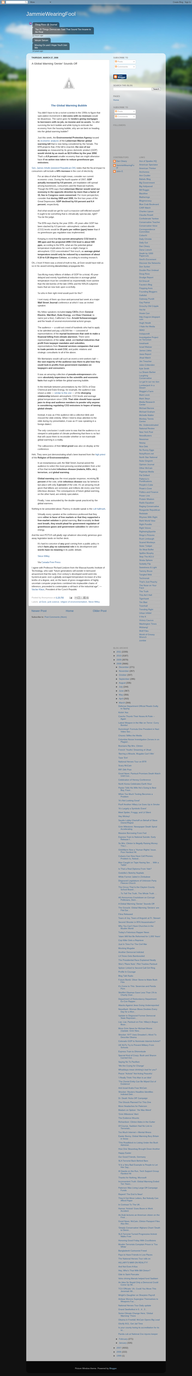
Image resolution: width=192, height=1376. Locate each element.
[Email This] (76, 597)
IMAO (142, 330)
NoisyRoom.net (146, 454)
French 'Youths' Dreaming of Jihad (134, 750)
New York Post (146, 432)
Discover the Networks (149, 263)
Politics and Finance (148, 492)
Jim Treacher (145, 361)
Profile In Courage (127, 972)
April (121, 699)
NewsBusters (145, 436)
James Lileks (145, 350)
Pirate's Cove (145, 488)
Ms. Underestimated (148, 425)
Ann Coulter (144, 175)
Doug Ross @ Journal (46, 24)
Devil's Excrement (147, 259)
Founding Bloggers (148, 292)
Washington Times (148, 624)
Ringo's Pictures (146, 535)
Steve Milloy (44, 556)
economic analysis (49, 141)
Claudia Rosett (146, 215)
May (121, 695)
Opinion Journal (146, 464)
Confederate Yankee (149, 219)
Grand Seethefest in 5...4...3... (132, 1309)
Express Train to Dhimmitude (132, 1051)
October (123, 675)
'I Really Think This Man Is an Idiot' (135, 1078)
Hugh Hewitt (145, 323)
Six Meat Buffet (146, 549)
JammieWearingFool (51, 14)
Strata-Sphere (146, 560)
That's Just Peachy (148, 582)
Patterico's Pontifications (145, 480)
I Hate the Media (147, 326)
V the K (142, 617)
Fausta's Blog (145, 285)
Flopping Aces (146, 288)
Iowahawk (144, 343)
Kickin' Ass (123, 712)
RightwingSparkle (147, 531)
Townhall (143, 606)
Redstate (143, 513)
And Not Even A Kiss (128, 1267)
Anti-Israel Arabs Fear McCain (132, 1088)
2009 (119, 660)
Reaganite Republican (149, 510)
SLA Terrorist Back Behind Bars (133, 1161)
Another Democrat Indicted (131, 952)
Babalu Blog (145, 179)
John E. (119, 171)
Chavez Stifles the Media (130, 735)
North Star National (148, 457)
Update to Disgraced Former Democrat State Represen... (136, 1017)
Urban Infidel (145, 613)
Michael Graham (147, 412)
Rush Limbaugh (146, 539)
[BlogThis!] (78, 597)
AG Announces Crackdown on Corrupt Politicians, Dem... (136, 898)
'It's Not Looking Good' (129, 800)
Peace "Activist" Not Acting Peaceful (135, 1073)
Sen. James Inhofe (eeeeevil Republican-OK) (54, 168)
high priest (100, 454)
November (124, 671)
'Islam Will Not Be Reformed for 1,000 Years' (139, 936)
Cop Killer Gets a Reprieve (131, 940)
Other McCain (145, 468)
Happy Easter (124, 1153)
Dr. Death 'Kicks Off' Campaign (133, 1098)
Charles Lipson (146, 211)
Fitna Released (125, 914)
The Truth (143, 591)
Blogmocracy (145, 201)
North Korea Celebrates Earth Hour (135, 784)
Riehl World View (147, 521)
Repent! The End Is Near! (130, 1194)
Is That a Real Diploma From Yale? (135, 869)
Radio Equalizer (146, 503)
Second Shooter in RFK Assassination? (136, 922)
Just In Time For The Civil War (132, 944)
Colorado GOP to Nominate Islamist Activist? (139, 1041)
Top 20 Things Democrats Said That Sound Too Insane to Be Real (63, 30)
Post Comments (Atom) (56, 617)
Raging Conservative (149, 506)
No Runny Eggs (146, 450)
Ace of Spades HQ (148, 161)
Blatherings (144, 197)
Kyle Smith (144, 368)
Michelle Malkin (146, 415)
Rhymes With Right (148, 517)
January (123, 1343)
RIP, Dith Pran (125, 770)
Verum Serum (41, 40)
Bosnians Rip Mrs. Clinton (130, 746)
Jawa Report (145, 354)
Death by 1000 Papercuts (146, 254)
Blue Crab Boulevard (149, 204)
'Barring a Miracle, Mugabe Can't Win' (136, 754)
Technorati (144, 578)
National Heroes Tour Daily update (134, 1305)
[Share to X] (81, 597)
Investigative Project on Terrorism (148, 338)
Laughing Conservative (145, 377)
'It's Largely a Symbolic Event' (132, 808)
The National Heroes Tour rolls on (134, 1259)
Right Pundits (145, 524)
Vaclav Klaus (38, 589)
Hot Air (142, 310)
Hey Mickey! (124, 816)
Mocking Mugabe (126, 948)
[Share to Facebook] (84, 597)
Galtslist (143, 295)
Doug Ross (144, 274)
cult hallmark (99, 509)
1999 (119, 1356)
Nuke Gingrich (146, 461)
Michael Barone (146, 408)
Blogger (113, 1368)
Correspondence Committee (147, 230)
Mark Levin (144, 395)
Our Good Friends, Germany (132, 1157)
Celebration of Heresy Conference (134, 780)
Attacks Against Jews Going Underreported (138, 1005)
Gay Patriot (144, 302)
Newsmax (143, 439)
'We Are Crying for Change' (131, 1066)
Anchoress (144, 172)
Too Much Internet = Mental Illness (134, 1132)
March (122, 703)
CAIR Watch (145, 208)
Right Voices (145, 528)
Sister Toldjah (145, 546)
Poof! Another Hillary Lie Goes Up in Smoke (139, 804)
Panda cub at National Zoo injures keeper (138, 1334)
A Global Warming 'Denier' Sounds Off (136, 904)
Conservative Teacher (149, 222)
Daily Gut (143, 243)
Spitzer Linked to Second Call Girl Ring (136, 968)
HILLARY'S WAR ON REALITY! (133, 1262)
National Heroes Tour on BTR (132, 762)
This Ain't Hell (145, 595)
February (123, 1339)
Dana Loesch (145, 250)
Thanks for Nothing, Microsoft (132, 1178)
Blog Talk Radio (125, 976)
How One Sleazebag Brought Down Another (139, 1149)
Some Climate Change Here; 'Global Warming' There (135, 1314)
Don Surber (144, 267)
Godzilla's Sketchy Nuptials (131, 873)
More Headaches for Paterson (132, 1106)
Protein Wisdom (146, 499)
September (124, 679)
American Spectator (148, 165)
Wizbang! (143, 627)
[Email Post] (70, 598)
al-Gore (42, 602)
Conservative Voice (148, 226)
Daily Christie (145, 239)
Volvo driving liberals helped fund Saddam (138, 1278)
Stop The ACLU (146, 557)
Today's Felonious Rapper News (133, 932)
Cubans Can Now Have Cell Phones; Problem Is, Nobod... (135, 857)
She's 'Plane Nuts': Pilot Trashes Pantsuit (137, 964)
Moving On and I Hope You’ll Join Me (51, 46)
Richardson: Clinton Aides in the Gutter (136, 1122)
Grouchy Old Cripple (149, 306)
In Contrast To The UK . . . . (131, 1205)
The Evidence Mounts (128, 1118)
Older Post (99, 610)
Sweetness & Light (148, 567)
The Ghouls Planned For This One (134, 1102)
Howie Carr (144, 313)
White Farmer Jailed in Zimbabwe (134, 877)
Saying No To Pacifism (129, 1062)
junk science (53, 602)
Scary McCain (125, 765)
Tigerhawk (144, 599)
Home (70, 610)
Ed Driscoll (144, 281)
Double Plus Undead (149, 270)
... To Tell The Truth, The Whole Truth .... (137, 893)
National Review (146, 428)
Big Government (147, 183)
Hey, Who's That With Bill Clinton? (134, 1270)
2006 (119, 1352)
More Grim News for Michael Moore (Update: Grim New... (135, 1029)
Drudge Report (146, 277)
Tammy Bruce (145, 571)
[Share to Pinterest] (87, 597)
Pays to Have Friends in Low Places (135, 1255)
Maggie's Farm (146, 391)
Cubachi (143, 235)
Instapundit (144, 334)
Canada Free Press (51, 562)
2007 (119, 1348)
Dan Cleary (121, 161)
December (124, 667)
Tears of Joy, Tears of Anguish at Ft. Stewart (139, 918)
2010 (119, 656)
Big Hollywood (146, 186)
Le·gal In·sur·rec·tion (149, 382)
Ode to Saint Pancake (128, 1274)
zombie (142, 640)
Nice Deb (143, 446)
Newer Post (39, 610)
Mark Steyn (144, 398)
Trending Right (146, 609)
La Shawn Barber (147, 372)
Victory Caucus (146, 620)
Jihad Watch (145, 358)
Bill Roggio (144, 190)
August (122, 683)
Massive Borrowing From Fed (132, 833)
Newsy (142, 443)
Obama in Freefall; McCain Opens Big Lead (139, 1320)
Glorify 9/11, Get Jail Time (130, 1324)
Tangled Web (145, 575)
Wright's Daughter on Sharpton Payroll (136, 1295)
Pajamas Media (146, 472)
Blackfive (143, 193)
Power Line (144, 496)
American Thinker (147, 168)
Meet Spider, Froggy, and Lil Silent (134, 812)
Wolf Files (143, 631)
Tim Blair (143, 602)
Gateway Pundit (146, 299)
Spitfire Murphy (146, 553)
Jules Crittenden (147, 365)
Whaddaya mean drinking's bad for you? (137, 1070)
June (121, 691)
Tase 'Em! (123, 758)
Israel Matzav (145, 347)
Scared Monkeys (147, 542)
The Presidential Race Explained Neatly (137, 960)
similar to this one (63, 393)
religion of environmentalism (73, 602)
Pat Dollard (144, 475)
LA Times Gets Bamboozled (131, 956)
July (121, 687)
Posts (120, 61)
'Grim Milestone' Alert (128, 1114)
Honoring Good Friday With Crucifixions (137, 1240)
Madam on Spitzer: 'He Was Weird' (134, 1110)
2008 (119, 664)
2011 (119, 652)
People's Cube (146, 485)
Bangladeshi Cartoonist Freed (132, 1251)
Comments (122, 67)
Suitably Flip (145, 564)
